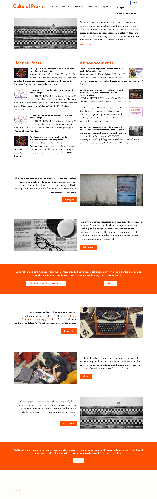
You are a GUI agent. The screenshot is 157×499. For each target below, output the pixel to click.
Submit (89, 7)
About (54, 7)
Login (121, 8)
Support (105, 7)
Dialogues (65, 7)
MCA (97, 7)
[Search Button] (140, 2)
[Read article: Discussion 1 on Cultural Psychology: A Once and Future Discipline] (21, 119)
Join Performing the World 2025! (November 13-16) (101, 108)
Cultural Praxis (28, 6)
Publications (78, 7)
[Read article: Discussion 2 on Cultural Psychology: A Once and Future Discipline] (21, 94)
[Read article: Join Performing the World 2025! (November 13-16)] (136, 112)
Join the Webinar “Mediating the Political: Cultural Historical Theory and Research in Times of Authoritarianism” (101, 93)
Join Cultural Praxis (127, 13)
